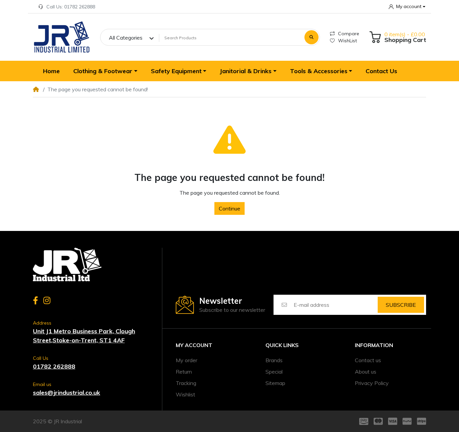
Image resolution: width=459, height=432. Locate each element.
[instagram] (48, 300)
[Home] (61, 37)
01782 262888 (54, 366)
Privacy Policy (372, 383)
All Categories (125, 37)
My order (186, 360)
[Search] (311, 37)
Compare (348, 34)
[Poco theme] (67, 264)
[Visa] (392, 421)
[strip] (422, 421)
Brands (274, 360)
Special (274, 371)
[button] (407, 6)
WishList (347, 41)
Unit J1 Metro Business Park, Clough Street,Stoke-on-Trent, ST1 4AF (84, 335)
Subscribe (401, 304)
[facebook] (34, 300)
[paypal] (407, 421)
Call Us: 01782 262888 (70, 7)
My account (194, 345)
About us (365, 371)
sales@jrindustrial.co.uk (66, 392)
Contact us (368, 360)
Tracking (186, 383)
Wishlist (185, 394)
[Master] (378, 421)
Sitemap (275, 383)
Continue (229, 208)
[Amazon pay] (362, 421)
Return (184, 371)
